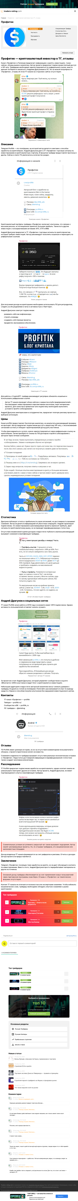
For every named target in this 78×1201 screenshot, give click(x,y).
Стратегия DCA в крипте (23, 1066)
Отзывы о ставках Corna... (26, 1154)
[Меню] (75, 11)
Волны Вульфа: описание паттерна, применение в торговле (35, 1059)
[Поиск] (70, 11)
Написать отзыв (67, 53)
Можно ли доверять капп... (26, 1099)
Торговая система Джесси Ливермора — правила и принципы (36, 1073)
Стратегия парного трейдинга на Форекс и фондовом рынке (36, 1080)
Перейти (60, 1196)
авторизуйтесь (71, 936)
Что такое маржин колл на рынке (26, 1087)
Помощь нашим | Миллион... (27, 1109)
